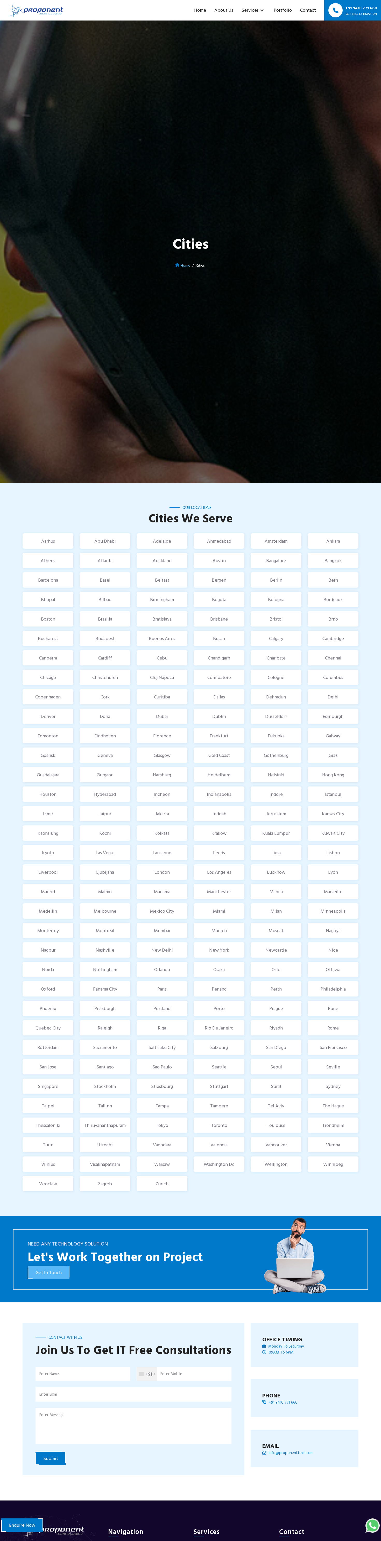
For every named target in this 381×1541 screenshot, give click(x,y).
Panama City (105, 988)
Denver (48, 716)
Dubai (162, 716)
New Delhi (162, 949)
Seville (333, 1066)
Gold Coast (219, 755)
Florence (162, 735)
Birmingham (162, 599)
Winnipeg (333, 1164)
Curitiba (162, 696)
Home (200, 10)
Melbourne (105, 910)
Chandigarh (219, 657)
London (162, 872)
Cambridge (333, 638)
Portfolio (283, 10)
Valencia (219, 1144)
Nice (333, 949)
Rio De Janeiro (219, 1027)
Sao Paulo (162, 1066)
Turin (48, 1144)
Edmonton (48, 735)
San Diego (276, 1047)
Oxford (48, 988)
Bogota (219, 599)
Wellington (276, 1164)
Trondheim (333, 1125)
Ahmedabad (219, 540)
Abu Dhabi (105, 540)
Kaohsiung (48, 833)
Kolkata (162, 833)
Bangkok (333, 560)
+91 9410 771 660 (283, 1402)
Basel (105, 579)
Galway (333, 735)
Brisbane (219, 618)
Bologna (276, 599)
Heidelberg (219, 774)
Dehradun (276, 696)
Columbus (333, 677)
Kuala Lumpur (276, 833)
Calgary (276, 638)
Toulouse (276, 1125)
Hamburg (162, 774)
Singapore (48, 1086)
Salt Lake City (162, 1047)
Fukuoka (276, 735)
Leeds (219, 852)
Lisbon (333, 852)
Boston (48, 618)
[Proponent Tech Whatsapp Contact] (372, 1525)
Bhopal (48, 599)
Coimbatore (219, 677)
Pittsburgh (105, 1008)
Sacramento (105, 1047)
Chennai (333, 657)
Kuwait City (333, 833)
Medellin (48, 910)
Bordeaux (333, 599)
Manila (276, 891)
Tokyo (162, 1125)
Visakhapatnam (105, 1164)
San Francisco (333, 1047)
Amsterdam (276, 540)
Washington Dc (219, 1164)
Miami (219, 910)
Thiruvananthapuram (105, 1125)
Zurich (162, 1183)
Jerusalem (276, 813)
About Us (223, 10)
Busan (219, 638)
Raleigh (105, 1027)
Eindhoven (105, 735)
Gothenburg (276, 755)
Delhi (333, 696)
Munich (219, 930)
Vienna (333, 1144)
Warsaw (162, 1164)
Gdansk (48, 755)
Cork (105, 696)
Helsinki (276, 774)
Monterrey (48, 930)
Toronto (219, 1125)
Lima (276, 852)
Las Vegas (105, 852)
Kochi (105, 833)
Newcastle (276, 949)
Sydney (333, 1086)
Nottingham (105, 969)
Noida (48, 969)
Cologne (276, 677)
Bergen (219, 579)
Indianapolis (219, 794)
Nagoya (333, 930)
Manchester (219, 891)
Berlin (276, 579)
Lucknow (276, 872)
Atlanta (105, 560)
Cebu (162, 657)
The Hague (333, 1105)
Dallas (219, 696)
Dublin (219, 716)
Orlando (162, 969)
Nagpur (48, 949)
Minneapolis (333, 910)
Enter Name (49, 1373)
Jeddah (219, 813)
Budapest (105, 638)
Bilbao (104, 599)
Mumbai (162, 930)
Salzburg (219, 1047)
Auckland (162, 560)
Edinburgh (333, 716)
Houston (48, 794)
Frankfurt (219, 735)
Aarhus (48, 540)
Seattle (219, 1066)
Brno (333, 618)
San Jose (48, 1066)
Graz (333, 755)
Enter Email (48, 1394)
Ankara (333, 540)
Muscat (276, 930)
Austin (219, 560)
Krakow (219, 833)
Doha (105, 716)
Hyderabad (105, 794)
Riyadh (276, 1027)
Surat (276, 1086)
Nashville (105, 949)
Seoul (276, 1066)
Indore (276, 794)
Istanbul (333, 794)
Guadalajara (48, 774)
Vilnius (48, 1164)
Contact (308, 10)
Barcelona (48, 579)
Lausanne (162, 852)
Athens (48, 560)
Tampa (162, 1105)
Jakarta (162, 813)
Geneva (105, 755)
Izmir (48, 813)
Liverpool (48, 872)
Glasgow (162, 755)
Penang (219, 988)
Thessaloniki (48, 1125)
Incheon (162, 794)
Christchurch (105, 677)
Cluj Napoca (162, 677)
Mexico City (162, 910)
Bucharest (48, 638)
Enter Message (52, 1414)
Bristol (276, 618)
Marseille (333, 891)
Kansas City (333, 813)
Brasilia (105, 618)
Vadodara (162, 1144)
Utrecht (105, 1144)
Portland (162, 1008)
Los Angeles (219, 872)
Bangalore (276, 560)
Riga (162, 1027)
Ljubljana (105, 872)
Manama (162, 891)
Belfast (162, 579)
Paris (162, 988)
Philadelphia (333, 988)
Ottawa (333, 969)
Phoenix (48, 1008)
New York (219, 949)
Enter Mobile (171, 1373)
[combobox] (147, 1374)
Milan (276, 910)
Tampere (219, 1105)
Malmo (105, 891)
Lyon (333, 872)
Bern (333, 579)
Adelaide (162, 540)
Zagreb (105, 1183)
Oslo (276, 969)
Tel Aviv (276, 1105)
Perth (276, 988)
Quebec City (48, 1027)
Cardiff (105, 657)
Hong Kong (333, 774)
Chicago (48, 677)
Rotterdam (48, 1047)
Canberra (48, 657)
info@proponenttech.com (291, 1453)
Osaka (219, 969)
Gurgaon (105, 774)
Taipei (48, 1105)
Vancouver (276, 1144)
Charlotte (276, 657)
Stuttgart (219, 1086)
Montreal (105, 930)
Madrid (48, 891)
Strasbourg (162, 1086)
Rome (333, 1027)
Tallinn (105, 1105)
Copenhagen (48, 696)
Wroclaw (48, 1183)
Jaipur (105, 813)
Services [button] (250, 10)
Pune (333, 1008)
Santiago (105, 1066)
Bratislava (162, 618)
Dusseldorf (276, 716)
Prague (276, 1008)
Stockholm (105, 1086)
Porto (219, 1008)
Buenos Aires (162, 638)
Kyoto (48, 852)
